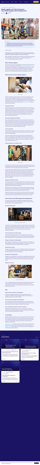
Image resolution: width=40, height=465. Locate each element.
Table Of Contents (8, 50)
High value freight (5, 373)
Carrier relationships (25, 351)
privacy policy (9, 463)
